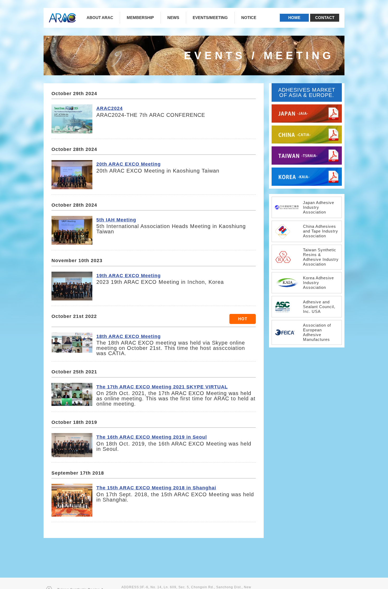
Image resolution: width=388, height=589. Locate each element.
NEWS (173, 17)
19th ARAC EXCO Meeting (128, 275)
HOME (294, 17)
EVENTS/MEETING (210, 17)
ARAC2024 (109, 108)
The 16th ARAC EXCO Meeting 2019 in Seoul (151, 437)
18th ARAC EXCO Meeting (128, 336)
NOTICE (248, 17)
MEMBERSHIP (140, 17)
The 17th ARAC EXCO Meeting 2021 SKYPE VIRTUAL (162, 386)
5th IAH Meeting (116, 219)
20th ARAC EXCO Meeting (128, 164)
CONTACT (324, 17)
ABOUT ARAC (100, 17)
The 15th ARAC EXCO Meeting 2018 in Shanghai (156, 487)
